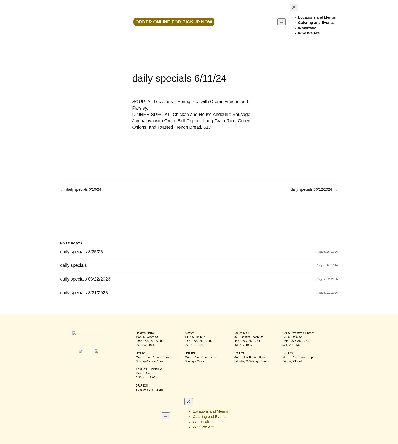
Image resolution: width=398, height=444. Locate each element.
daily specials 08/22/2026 (85, 279)
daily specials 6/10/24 (83, 189)
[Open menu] (281, 21)
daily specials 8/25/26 (81, 251)
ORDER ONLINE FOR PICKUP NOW (173, 21)
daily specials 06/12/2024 (311, 189)
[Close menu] (294, 7)
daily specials (73, 265)
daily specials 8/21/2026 (84, 292)
